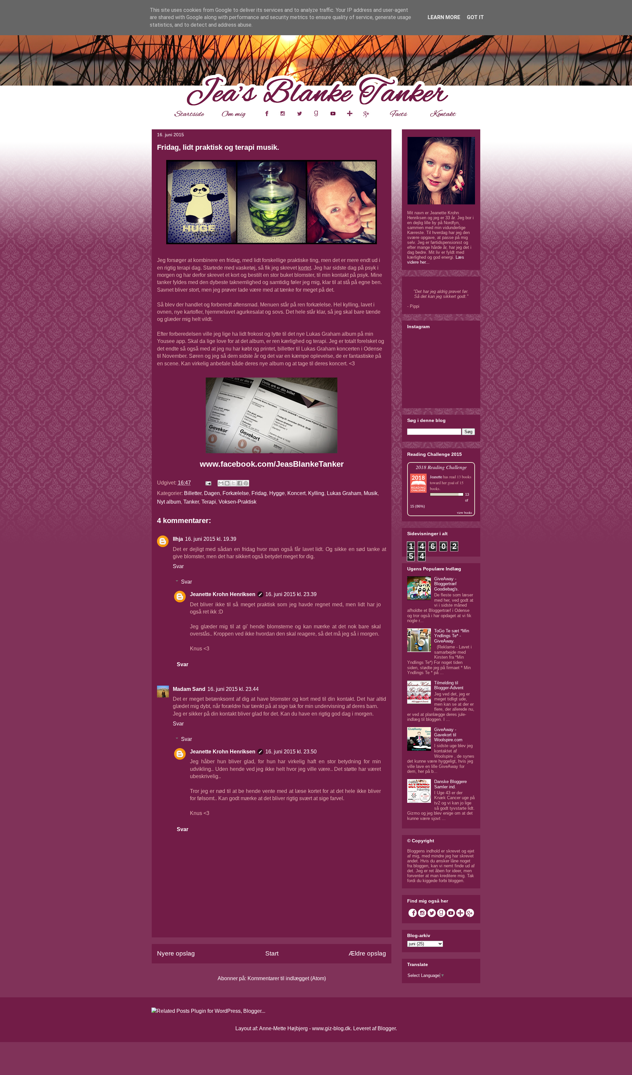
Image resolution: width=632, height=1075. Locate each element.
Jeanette (436, 476)
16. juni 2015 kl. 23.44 (233, 689)
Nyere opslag (176, 953)
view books (464, 512)
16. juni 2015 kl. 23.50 (291, 751)
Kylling (316, 493)
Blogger (387, 1028)
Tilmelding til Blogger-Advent (448, 685)
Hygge (277, 493)
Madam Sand (189, 689)
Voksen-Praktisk (237, 502)
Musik (371, 493)
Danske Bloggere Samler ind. (450, 784)
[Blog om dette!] (227, 483)
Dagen (212, 493)
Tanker (191, 502)
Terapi (208, 502)
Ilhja (178, 539)
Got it (475, 17)
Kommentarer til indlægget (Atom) (287, 978)
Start (271, 953)
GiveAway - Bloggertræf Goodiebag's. (446, 583)
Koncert (296, 493)
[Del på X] (233, 483)
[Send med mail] (221, 483)
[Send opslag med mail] (208, 482)
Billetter (192, 493)
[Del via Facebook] (239, 483)
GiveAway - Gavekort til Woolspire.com (448, 734)
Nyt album (169, 502)
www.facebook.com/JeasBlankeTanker (272, 463)
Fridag (259, 493)
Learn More (444, 17)
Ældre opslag (367, 953)
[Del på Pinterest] (246, 483)
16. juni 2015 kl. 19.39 (210, 539)
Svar (178, 566)
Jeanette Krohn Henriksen (222, 594)
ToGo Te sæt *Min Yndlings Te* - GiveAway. (451, 635)
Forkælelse (236, 493)
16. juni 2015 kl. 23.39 (291, 594)
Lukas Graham (344, 493)
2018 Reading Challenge (441, 466)
